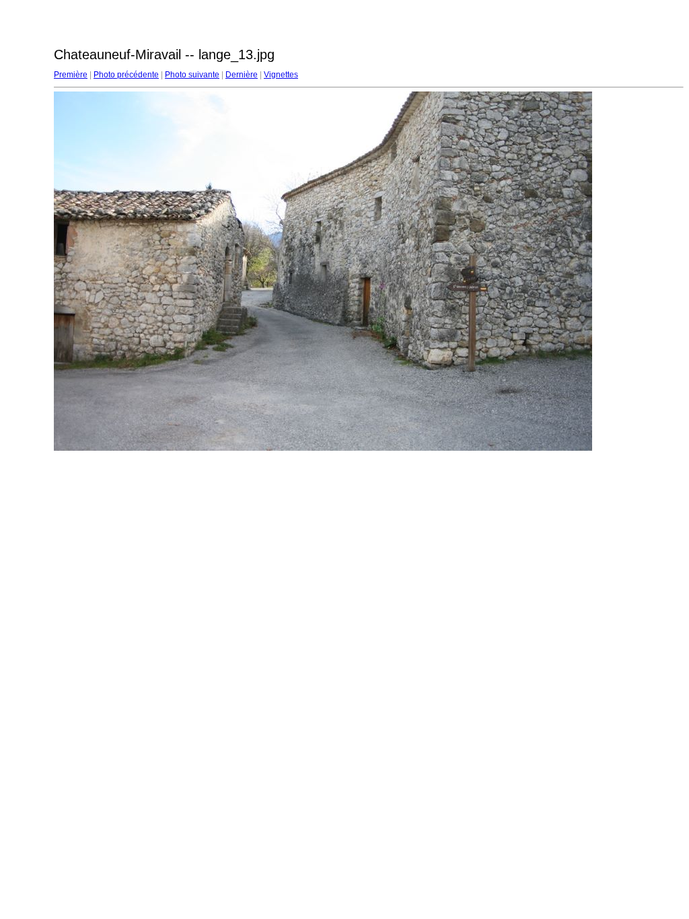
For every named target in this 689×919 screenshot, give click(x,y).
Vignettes (281, 74)
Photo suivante (192, 74)
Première (70, 74)
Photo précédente (126, 74)
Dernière (241, 74)
